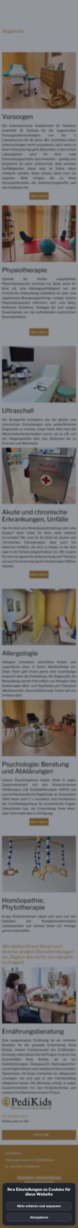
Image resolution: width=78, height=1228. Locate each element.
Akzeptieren (39, 1217)
